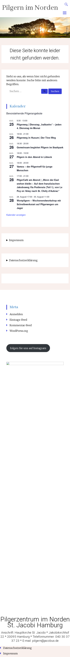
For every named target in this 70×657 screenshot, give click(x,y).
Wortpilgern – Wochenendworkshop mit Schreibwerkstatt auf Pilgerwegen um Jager (39, 204)
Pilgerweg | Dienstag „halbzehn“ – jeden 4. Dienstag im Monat (39, 126)
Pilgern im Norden (30, 7)
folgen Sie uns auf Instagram (28, 348)
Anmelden (16, 314)
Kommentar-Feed (21, 325)
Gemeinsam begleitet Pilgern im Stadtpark (40, 147)
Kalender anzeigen (16, 214)
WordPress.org (19, 330)
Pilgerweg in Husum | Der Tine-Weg (36, 137)
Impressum (16, 240)
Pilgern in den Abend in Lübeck (34, 157)
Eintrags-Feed (18, 319)
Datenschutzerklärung (23, 260)
